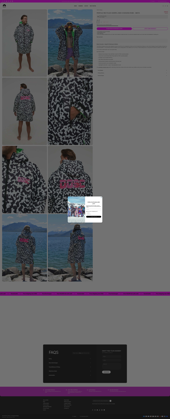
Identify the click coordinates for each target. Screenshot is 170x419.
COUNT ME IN (94, 216)
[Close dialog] (101, 197)
